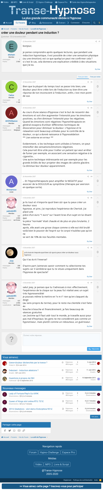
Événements (64, 23)
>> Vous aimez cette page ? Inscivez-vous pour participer (51, 486)
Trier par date (83, 77)
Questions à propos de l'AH (21, 378)
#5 (91, 198)
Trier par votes (95, 77)
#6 (91, 248)
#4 (91, 176)
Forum (33, 452)
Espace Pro (62, 2)
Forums (22, 23)
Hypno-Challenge (45, 2)
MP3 (15, 2)
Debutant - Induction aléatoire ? (23, 370)
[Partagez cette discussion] (96, 41)
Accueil (8, 23)
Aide (96, 480)
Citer (98, 69)
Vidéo (6, 2)
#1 (99, 41)
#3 (91, 108)
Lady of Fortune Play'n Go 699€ (23, 393)
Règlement (67, 480)
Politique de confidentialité (82, 480)
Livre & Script (27, 2)
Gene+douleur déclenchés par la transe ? (28, 362)
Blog (34, 23)
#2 (91, 82)
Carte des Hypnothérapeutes (84, 2)
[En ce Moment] (99, 22)
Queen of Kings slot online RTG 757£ (26, 401)
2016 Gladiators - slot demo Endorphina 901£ (30, 409)
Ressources (47, 23)
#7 (91, 283)
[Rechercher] (94, 22)
